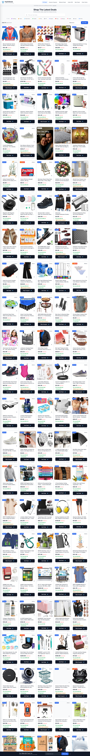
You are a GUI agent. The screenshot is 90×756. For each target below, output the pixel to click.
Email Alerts (84, 2)
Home (20, 18)
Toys (57, 18)
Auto (75, 18)
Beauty (63, 18)
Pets (41, 18)
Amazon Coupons (53, 2)
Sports (51, 18)
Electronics (27, 18)
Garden (34, 18)
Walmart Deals (62, 2)
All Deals (45, 2)
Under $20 (70, 2)
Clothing (14, 18)
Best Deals (77, 2)
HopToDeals (9, 2)
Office (81, 18)
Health (69, 18)
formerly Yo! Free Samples (9, 3)
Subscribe (65, 753)
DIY (46, 18)
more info (54, 5)
